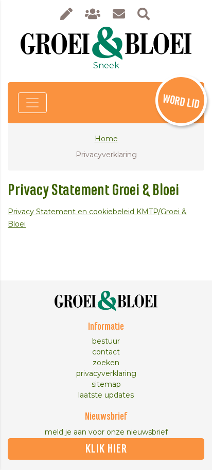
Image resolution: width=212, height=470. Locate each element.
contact (106, 351)
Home (106, 138)
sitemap (106, 384)
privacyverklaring (106, 373)
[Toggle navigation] (32, 102)
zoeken (106, 362)
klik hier (106, 449)
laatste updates (106, 395)
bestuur (106, 341)
